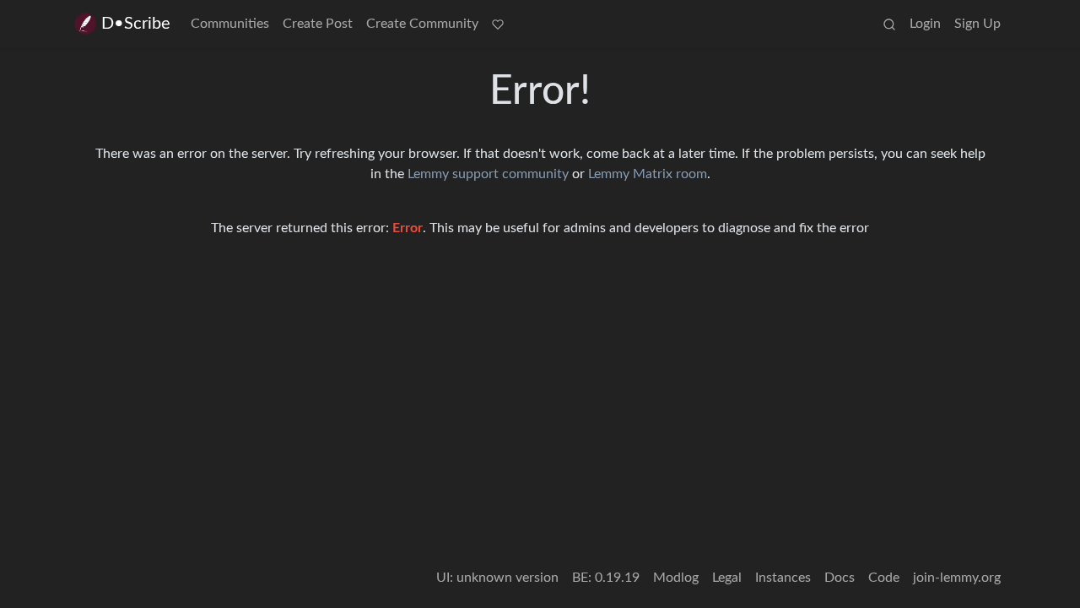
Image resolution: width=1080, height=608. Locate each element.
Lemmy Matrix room (647, 174)
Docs (839, 577)
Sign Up (977, 23)
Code (883, 577)
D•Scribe (135, 23)
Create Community (422, 23)
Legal (727, 577)
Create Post (318, 23)
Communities (230, 23)
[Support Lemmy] (497, 24)
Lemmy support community (488, 174)
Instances (783, 577)
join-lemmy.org (957, 577)
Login (925, 23)
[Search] (889, 24)
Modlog (676, 577)
